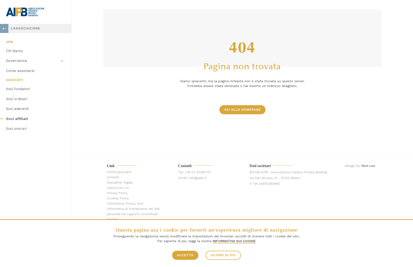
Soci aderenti (17, 109)
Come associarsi (20, 71)
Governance (16, 61)
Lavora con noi (118, 188)
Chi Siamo (14, 51)
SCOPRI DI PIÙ (223, 255)
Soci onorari (16, 128)
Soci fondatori (18, 89)
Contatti (113, 177)
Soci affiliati (17, 119)
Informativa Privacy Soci (125, 203)
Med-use (368, 166)
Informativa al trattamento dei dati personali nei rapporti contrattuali (133, 211)
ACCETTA (185, 255)
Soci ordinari (16, 99)
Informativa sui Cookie (234, 241)
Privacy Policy (117, 193)
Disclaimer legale (120, 182)
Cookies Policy (118, 198)
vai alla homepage (242, 109)
